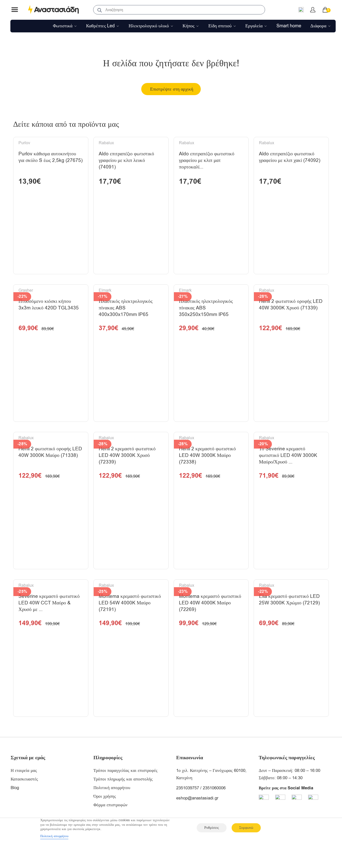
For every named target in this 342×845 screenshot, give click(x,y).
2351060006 (214, 788)
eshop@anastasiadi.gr (197, 798)
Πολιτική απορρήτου (111, 788)
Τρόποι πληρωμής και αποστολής (123, 779)
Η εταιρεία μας (24, 770)
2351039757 (187, 788)
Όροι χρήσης (104, 796)
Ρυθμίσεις (211, 827)
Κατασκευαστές (24, 779)
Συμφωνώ (246, 827)
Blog (15, 788)
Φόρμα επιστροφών (110, 805)
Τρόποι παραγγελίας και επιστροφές (125, 770)
